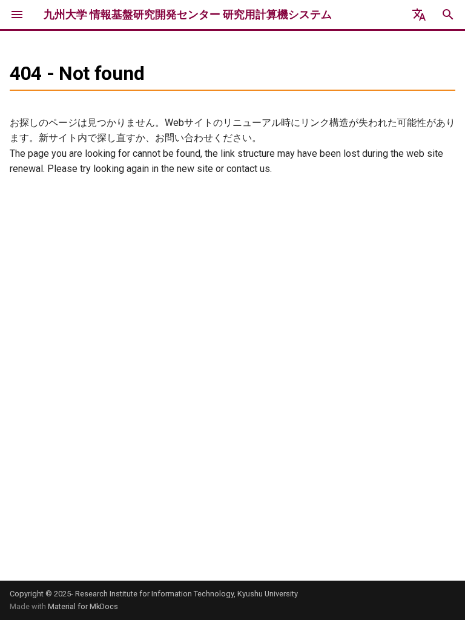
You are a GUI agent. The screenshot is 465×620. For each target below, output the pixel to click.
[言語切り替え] (419, 14)
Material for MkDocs (83, 606)
